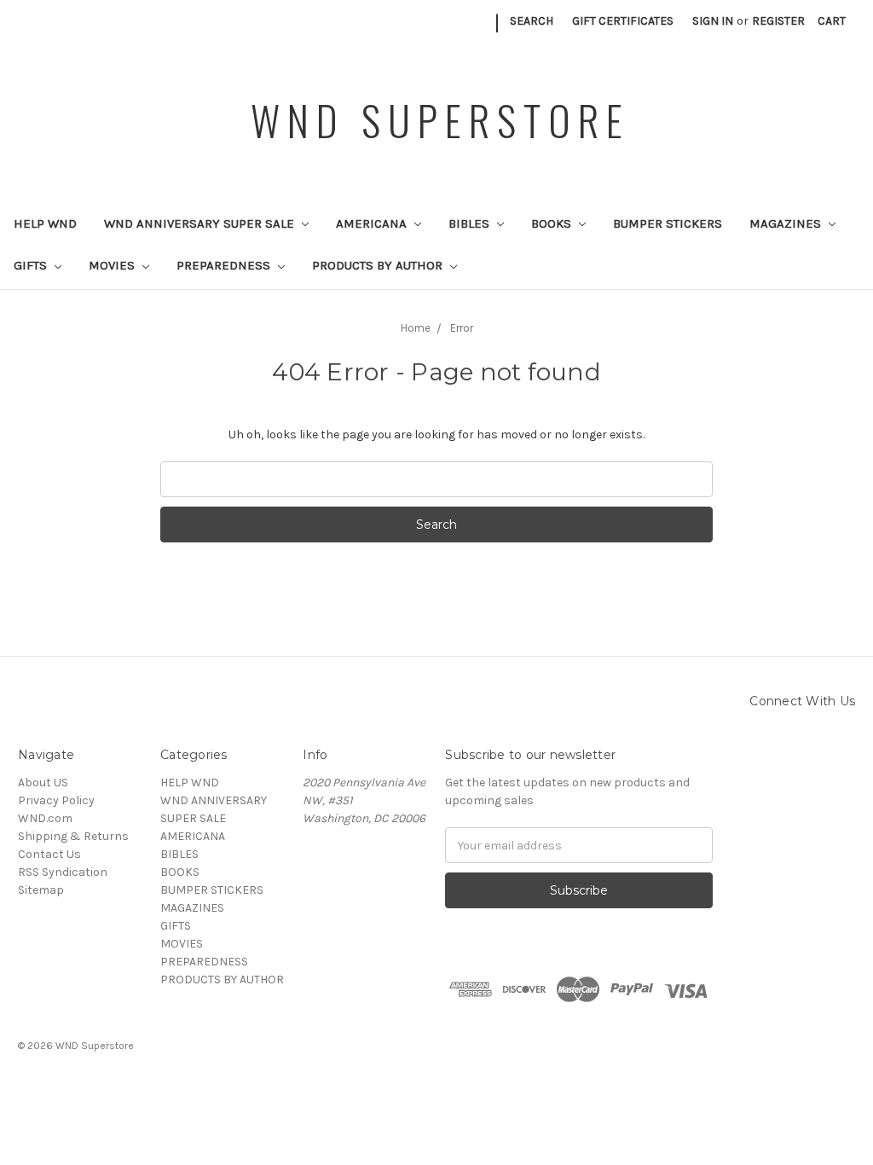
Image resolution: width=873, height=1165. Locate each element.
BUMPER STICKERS (667, 223)
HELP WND (45, 223)
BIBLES (470, 223)
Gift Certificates (623, 21)
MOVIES (113, 265)
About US (43, 782)
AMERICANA (373, 223)
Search (531, 21)
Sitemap (41, 890)
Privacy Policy (56, 800)
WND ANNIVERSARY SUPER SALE (201, 223)
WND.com (45, 818)
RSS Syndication (62, 872)
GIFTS (32, 265)
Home (416, 328)
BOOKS (553, 223)
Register (778, 21)
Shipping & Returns (73, 836)
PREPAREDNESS (225, 265)
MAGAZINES (786, 223)
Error (461, 328)
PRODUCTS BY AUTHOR (379, 265)
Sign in (712, 21)
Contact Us (49, 854)
